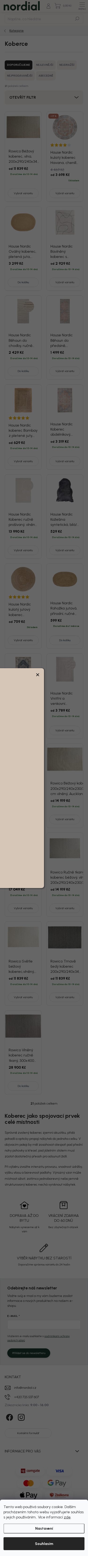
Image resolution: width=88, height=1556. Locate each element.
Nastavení (44, 1528)
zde (67, 1517)
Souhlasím (44, 1543)
